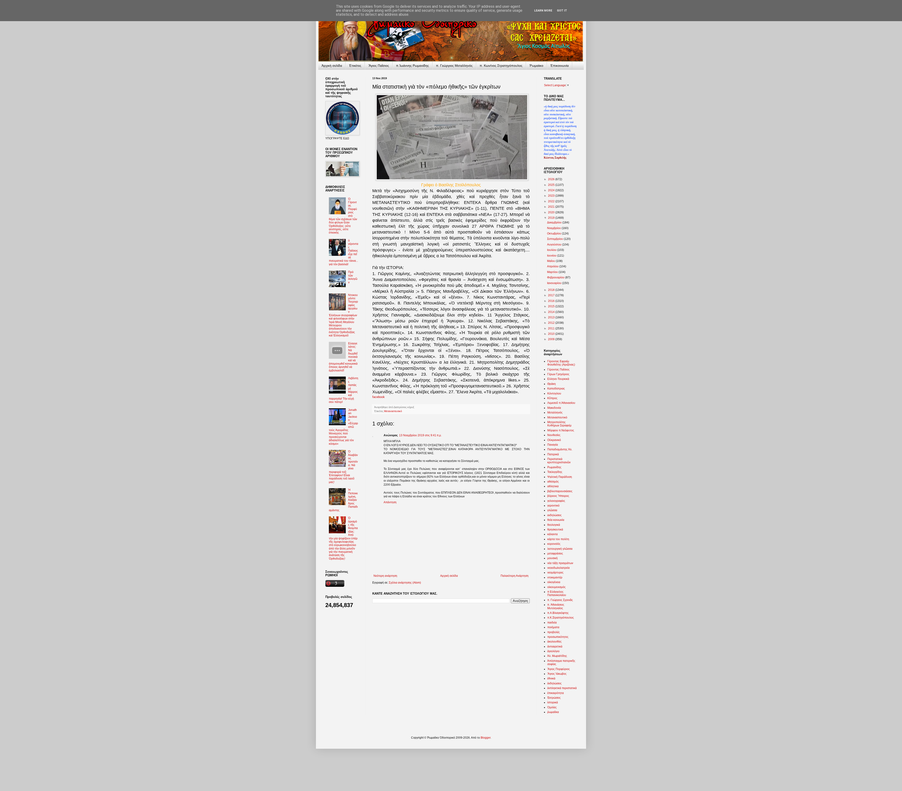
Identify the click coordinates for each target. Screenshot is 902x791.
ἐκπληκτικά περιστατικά (562, 688)
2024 (551, 190)
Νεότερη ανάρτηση (385, 575)
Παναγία (552, 444)
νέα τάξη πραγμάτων (560, 563)
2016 (551, 301)
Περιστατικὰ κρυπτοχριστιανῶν (559, 460)
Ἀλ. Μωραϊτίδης (557, 656)
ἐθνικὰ (551, 678)
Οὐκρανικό (554, 440)
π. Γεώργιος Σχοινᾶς (560, 600)
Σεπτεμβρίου (555, 239)
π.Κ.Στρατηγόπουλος (560, 617)
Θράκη (551, 384)
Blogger (485, 737)
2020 (551, 212)
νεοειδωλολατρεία (558, 567)
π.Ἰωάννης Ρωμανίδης (412, 65)
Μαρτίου (553, 272)
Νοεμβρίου (554, 228)
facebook (378, 397)
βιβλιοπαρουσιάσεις (559, 491)
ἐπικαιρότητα (555, 693)
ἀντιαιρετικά (554, 646)
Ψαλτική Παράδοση (559, 477)
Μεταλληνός (555, 412)
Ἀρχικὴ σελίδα (332, 65)
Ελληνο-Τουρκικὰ (558, 379)
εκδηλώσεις (554, 515)
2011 (551, 328)
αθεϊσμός (553, 481)
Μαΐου (551, 261)
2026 (551, 179)
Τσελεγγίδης (554, 472)
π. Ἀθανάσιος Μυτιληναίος (555, 606)
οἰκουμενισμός (556, 587)
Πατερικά (553, 454)
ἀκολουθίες (554, 641)
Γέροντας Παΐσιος (558, 369)
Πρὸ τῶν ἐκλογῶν (352, 277)
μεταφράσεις (555, 553)
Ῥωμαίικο (536, 65)
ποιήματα (553, 627)
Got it (562, 10)
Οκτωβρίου (554, 233)
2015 (551, 306)
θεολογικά (553, 524)
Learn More (543, 10)
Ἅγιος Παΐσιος (378, 65)
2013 (551, 317)
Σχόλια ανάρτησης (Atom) (405, 582)
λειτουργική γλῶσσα (559, 548)
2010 (551, 333)
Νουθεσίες (553, 435)
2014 (551, 312)
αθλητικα (553, 486)
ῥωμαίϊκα (553, 712)
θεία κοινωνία (555, 520)
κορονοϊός (553, 544)
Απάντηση (390, 502)
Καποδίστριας (556, 388)
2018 (551, 290)
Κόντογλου (554, 393)
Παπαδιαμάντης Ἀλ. (559, 449)
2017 (551, 295)
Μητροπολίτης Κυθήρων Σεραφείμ (559, 424)
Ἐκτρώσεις (554, 697)
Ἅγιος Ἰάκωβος (557, 673)
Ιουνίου (552, 255)
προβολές (553, 632)
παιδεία (552, 622)
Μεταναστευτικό (393, 411)
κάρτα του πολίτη (558, 539)
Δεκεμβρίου (554, 222)
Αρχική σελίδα (449, 575)
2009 (551, 339)
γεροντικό (553, 505)
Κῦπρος (552, 398)
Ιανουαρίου (554, 283)
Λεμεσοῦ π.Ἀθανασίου (561, 403)
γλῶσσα (552, 510)
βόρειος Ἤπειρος (558, 496)
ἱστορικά (552, 702)
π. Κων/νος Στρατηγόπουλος (501, 65)
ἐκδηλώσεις (554, 683)
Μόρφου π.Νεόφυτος (560, 430)
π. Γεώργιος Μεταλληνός (454, 65)
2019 (551, 217)
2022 (551, 201)
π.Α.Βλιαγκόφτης (558, 613)
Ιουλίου (552, 250)
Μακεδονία (554, 407)
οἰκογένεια (553, 582)
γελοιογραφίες (556, 501)
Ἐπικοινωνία (559, 65)
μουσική (552, 558)
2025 (551, 185)
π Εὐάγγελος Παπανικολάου (556, 593)
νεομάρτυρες (555, 572)
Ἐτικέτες (355, 65)
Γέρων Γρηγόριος (558, 374)
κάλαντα (552, 534)
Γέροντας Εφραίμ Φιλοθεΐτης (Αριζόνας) (561, 363)
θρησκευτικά (555, 529)
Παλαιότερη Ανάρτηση (515, 575)
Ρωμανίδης (554, 467)
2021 (551, 206)
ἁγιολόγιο (553, 651)
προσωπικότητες (557, 637)
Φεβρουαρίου (556, 277)
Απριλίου (553, 266)
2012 (551, 322)
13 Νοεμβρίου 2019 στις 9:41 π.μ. (420, 435)
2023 (551, 195)
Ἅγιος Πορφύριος (558, 669)
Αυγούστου (554, 244)
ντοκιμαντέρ (554, 577)
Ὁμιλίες (552, 707)
